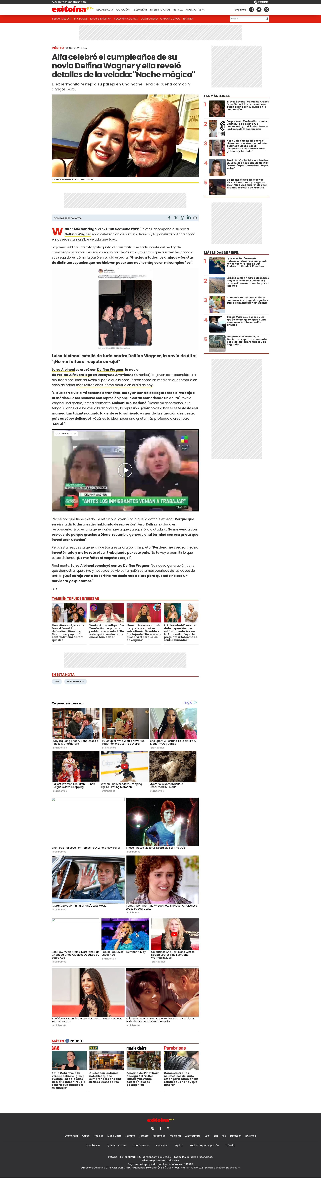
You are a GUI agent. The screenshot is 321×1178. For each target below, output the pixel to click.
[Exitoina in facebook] (258, 9)
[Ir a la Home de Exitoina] (73, 9)
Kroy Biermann (100, 19)
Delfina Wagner (110, 369)
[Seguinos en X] (266, 9)
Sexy (201, 10)
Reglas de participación (204, 1145)
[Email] (195, 218)
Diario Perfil (71, 1135)
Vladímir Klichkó (126, 19)
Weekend (175, 1135)
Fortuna (130, 1135)
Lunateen (235, 1135)
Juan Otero (149, 19)
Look (207, 1135)
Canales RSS (93, 1145)
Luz (216, 1135)
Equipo (179, 1145)
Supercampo (193, 1135)
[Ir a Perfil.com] (261, 3)
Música (191, 10)
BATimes (250, 1135)
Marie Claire (115, 1135)
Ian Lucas (80, 19)
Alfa (57, 681)
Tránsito (230, 1145)
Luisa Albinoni (63, 369)
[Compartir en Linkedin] (189, 217)
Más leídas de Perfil (221, 252)
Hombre (144, 1135)
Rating (188, 19)
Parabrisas (159, 1135)
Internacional (159, 10)
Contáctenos (141, 1145)
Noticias (98, 1135)
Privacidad (162, 1145)
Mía (224, 1135)
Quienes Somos (116, 1145)
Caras (86, 1135)
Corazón (123, 10)
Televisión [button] (139, 10)
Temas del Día (61, 19)
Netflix (178, 10)
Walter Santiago (74, 375)
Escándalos (105, 10)
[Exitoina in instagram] (251, 9)
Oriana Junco (170, 19)
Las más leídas (217, 96)
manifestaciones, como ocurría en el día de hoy (114, 385)
